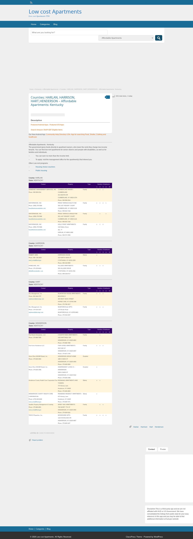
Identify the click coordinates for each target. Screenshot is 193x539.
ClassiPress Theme (134, 537)
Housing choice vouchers (45, 167)
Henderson (159, 427)
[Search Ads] (158, 38)
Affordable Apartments (50, 89)
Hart (151, 427)
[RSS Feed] (31, 2)
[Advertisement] (96, 64)
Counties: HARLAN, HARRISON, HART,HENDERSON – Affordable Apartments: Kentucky (53, 101)
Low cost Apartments (55, 11)
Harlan (136, 427)
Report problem (37, 440)
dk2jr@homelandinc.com (36, 271)
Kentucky (38, 89)
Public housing (41, 171)
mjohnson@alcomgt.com (36, 312)
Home (33, 24)
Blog (55, 24)
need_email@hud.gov (35, 260)
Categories (45, 24)
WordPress (158, 537)
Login (161, 2)
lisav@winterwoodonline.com (37, 208)
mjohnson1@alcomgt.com (36, 299)
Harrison (144, 427)
